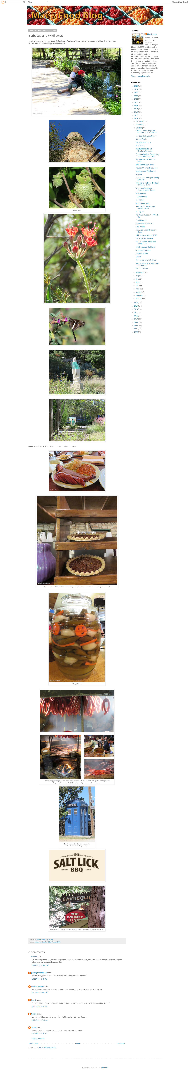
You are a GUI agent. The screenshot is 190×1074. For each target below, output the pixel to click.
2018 (136, 112)
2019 (136, 109)
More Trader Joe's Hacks (144, 165)
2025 (136, 89)
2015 (136, 303)
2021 (136, 102)
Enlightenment (140, 220)
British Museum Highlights (145, 247)
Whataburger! (140, 194)
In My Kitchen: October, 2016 (146, 235)
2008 (136, 325)
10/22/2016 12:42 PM (40, 965)
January (139, 299)
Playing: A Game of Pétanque (146, 168)
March (138, 292)
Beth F (33, 1000)
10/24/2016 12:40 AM (40, 1020)
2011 (136, 316)
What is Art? (139, 146)
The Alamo (139, 200)
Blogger (105, 1067)
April (138, 289)
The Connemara (141, 268)
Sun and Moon (141, 197)
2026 (136, 86)
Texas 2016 (56, 942)
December (140, 121)
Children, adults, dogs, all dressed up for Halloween (146, 132)
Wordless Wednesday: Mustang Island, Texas (144, 189)
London (138, 257)
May (137, 286)
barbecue (38, 942)
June (138, 282)
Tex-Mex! (138, 174)
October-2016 (46, 942)
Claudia (34, 957)
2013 (136, 309)
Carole (33, 1014)
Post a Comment (38, 1039)
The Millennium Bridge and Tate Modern (145, 243)
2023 (136, 96)
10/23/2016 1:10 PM (39, 1006)
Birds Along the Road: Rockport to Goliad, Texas (147, 184)
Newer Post (33, 1044)
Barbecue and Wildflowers (145, 171)
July (137, 279)
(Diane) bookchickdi (39, 973)
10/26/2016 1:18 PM (39, 1034)
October (139, 128)
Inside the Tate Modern (144, 238)
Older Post (121, 1044)
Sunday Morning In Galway (145, 260)
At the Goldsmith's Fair (143, 224)
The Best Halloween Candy (145, 136)
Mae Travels (152, 34)
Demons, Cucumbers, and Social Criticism (145, 207)
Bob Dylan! (139, 212)
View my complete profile (140, 76)
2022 (136, 99)
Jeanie (33, 1028)
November (140, 125)
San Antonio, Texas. (142, 203)
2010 (136, 319)
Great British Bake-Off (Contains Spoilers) (143, 150)
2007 (136, 329)
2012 (136, 312)
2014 (136, 306)
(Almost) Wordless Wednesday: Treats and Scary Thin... (147, 155)
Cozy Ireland (140, 227)
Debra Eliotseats (37, 987)
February (139, 295)
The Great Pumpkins (143, 142)
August (138, 276)
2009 (136, 322)
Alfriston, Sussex (141, 253)
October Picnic (140, 139)
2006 (136, 332)
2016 (136, 118)
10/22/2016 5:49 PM (39, 979)
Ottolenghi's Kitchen (142, 250)
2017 (136, 115)
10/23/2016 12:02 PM (40, 993)
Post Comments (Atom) (47, 1048)
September (140, 273)
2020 (136, 105)
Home (77, 1044)
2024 (136, 92)
